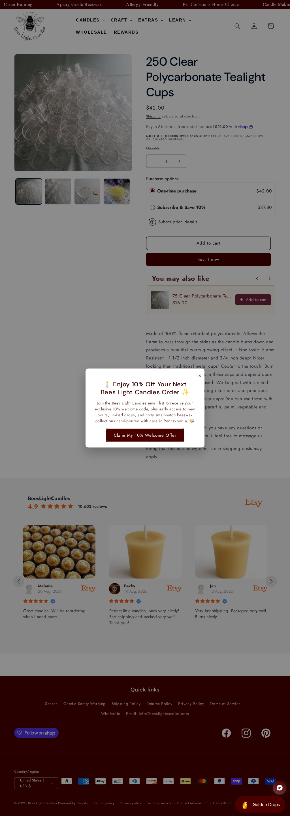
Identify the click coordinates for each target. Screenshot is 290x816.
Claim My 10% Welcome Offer (145, 435)
